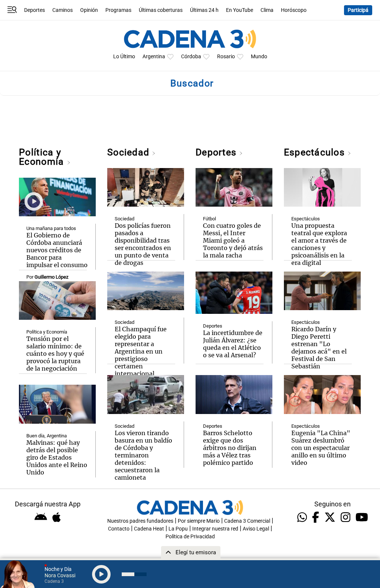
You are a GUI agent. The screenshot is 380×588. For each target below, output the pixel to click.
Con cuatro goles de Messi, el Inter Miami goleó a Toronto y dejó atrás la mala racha (233, 240)
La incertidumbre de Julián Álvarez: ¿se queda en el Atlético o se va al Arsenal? (232, 344)
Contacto (119, 529)
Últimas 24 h (204, 10)
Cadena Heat (149, 529)
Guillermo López (51, 277)
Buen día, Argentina (46, 435)
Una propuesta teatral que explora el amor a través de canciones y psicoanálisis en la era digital (319, 244)
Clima (267, 10)
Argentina (153, 56)
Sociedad (129, 152)
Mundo (259, 56)
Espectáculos (315, 152)
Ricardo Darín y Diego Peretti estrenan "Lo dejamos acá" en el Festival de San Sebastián (319, 347)
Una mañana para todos (51, 228)
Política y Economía (42, 157)
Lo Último (124, 56)
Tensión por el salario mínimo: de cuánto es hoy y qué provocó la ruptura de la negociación (55, 353)
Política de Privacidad (190, 536)
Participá (358, 10)
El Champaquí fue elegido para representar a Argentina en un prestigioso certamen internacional (141, 351)
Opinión (89, 10)
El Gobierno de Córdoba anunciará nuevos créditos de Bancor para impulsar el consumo (57, 250)
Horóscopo (294, 10)
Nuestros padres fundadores (140, 521)
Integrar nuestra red (215, 529)
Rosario (226, 56)
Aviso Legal (256, 529)
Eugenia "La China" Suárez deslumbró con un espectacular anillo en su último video (320, 447)
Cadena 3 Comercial (247, 521)
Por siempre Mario (199, 521)
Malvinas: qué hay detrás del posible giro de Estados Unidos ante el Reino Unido (56, 457)
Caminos (62, 10)
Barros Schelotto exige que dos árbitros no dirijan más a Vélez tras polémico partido (229, 447)
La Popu (178, 529)
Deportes (34, 10)
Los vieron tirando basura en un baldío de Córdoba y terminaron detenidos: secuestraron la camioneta (143, 455)
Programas (118, 10)
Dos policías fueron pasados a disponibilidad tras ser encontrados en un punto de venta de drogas (143, 244)
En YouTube (239, 10)
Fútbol (209, 218)
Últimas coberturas (161, 10)
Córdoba (191, 56)
